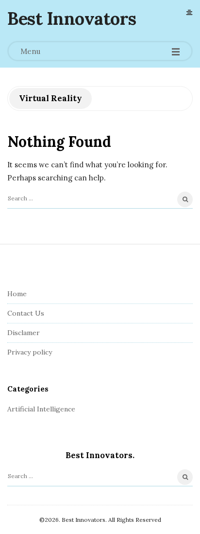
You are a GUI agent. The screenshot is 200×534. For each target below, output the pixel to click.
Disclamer (23, 332)
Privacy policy (29, 352)
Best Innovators (71, 18)
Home (17, 293)
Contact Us (25, 313)
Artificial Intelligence (41, 409)
